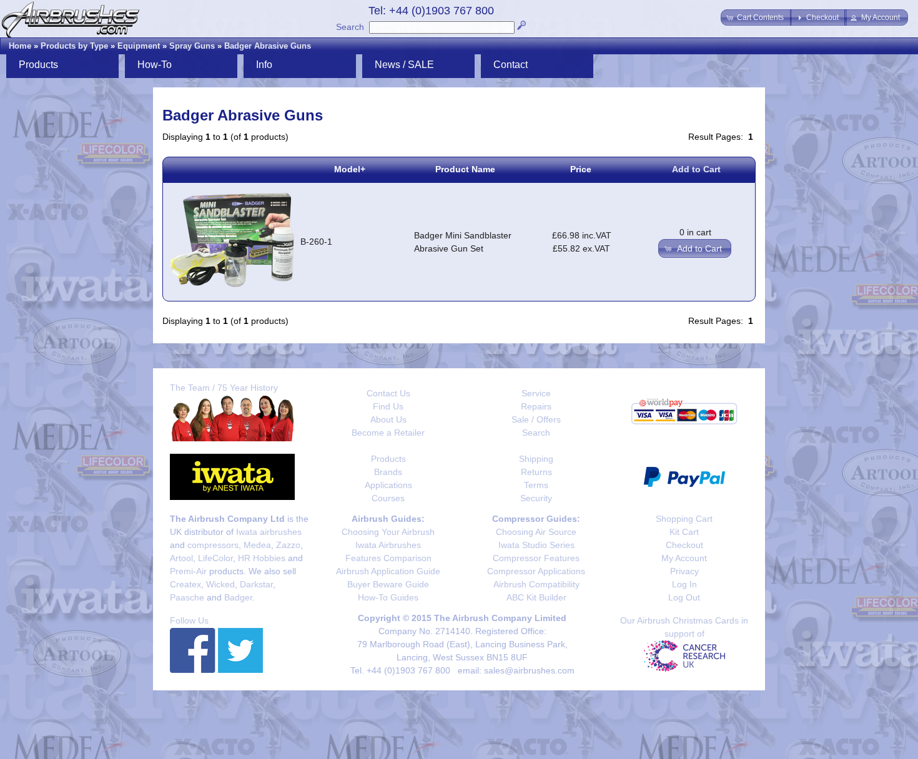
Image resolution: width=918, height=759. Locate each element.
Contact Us (388, 393)
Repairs (536, 406)
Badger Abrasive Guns (267, 46)
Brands (388, 472)
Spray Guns (192, 46)
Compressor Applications (536, 571)
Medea (257, 545)
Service (536, 393)
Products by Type (74, 46)
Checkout (684, 545)
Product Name (465, 169)
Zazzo (288, 545)
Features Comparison (388, 558)
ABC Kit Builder (536, 597)
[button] (756, 17)
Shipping (536, 459)
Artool (181, 558)
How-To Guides (388, 597)
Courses (388, 498)
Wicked (220, 584)
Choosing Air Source (536, 532)
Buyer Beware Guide (388, 584)
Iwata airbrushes (269, 532)
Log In (684, 584)
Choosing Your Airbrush (388, 532)
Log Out (684, 597)
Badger (238, 597)
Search (350, 27)
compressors (213, 545)
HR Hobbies (261, 558)
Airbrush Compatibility (536, 584)
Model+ (349, 169)
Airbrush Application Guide (388, 571)
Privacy (684, 571)
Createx (185, 584)
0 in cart (695, 232)
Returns (536, 472)
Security (536, 498)
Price (580, 169)
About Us (388, 419)
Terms (536, 485)
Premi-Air (188, 571)
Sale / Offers (536, 419)
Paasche (187, 597)
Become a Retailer (388, 433)
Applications (388, 485)
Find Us (388, 406)
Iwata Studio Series (536, 545)
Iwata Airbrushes (388, 545)
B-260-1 (316, 242)
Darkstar (256, 584)
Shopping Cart (684, 519)
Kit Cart (684, 532)
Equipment (138, 46)
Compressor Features (536, 558)
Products (388, 459)
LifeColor (215, 558)
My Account (684, 558)
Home (20, 46)
